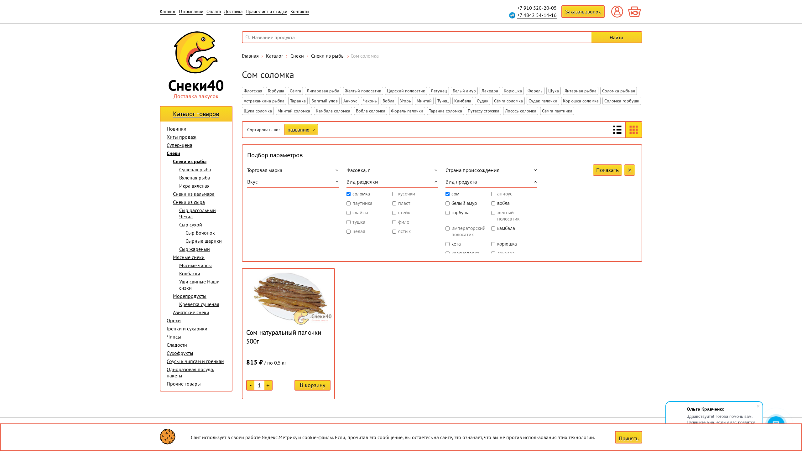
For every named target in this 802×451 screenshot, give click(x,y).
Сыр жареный (194, 249)
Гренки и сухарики (187, 328)
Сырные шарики (203, 241)
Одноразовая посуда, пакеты (190, 372)
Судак (482, 101)
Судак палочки (543, 101)
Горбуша (276, 91)
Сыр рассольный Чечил (197, 213)
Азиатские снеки (191, 312)
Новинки (176, 129)
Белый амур (464, 91)
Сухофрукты (180, 353)
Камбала (462, 101)
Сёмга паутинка (557, 111)
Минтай (424, 101)
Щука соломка (258, 111)
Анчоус (350, 101)
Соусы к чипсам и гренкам (195, 361)
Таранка (298, 101)
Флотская (253, 91)
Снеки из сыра (189, 202)
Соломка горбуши (621, 101)
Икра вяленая (194, 186)
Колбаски (189, 273)
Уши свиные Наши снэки (199, 284)
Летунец (439, 91)
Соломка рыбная (618, 91)
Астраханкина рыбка (264, 101)
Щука (553, 91)
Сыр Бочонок (200, 233)
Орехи (174, 320)
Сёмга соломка (508, 101)
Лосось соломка (520, 111)
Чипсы (174, 337)
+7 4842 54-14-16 (537, 15)
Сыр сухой (190, 224)
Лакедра (490, 91)
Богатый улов (324, 101)
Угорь (405, 101)
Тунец (443, 101)
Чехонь (370, 101)
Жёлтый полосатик (363, 91)
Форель (535, 91)
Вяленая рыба (194, 177)
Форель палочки (407, 111)
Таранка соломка (445, 111)
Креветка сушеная (199, 304)
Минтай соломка (294, 111)
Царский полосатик (406, 91)
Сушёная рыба (195, 169)
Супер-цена (179, 145)
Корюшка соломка (581, 101)
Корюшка (513, 91)
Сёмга (295, 91)
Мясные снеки (189, 257)
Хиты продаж (181, 137)
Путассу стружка (483, 111)
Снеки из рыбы (189, 161)
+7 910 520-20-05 (537, 8)
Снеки (173, 153)
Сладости (177, 345)
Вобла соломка (370, 111)
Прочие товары (184, 384)
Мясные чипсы (195, 265)
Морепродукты (189, 296)
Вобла (388, 101)
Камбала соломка (333, 111)
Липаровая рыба (323, 91)
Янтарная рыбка (580, 91)
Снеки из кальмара (194, 194)
